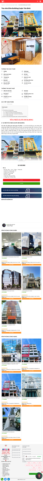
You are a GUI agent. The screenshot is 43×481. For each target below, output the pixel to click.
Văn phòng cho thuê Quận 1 (26, 450)
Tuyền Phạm (10, 225)
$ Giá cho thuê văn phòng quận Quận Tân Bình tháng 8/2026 (15, 116)
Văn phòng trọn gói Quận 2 (16, 451)
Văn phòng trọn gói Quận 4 (16, 456)
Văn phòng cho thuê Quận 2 (26, 452)
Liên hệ (21, 180)
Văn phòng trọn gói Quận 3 (16, 453)
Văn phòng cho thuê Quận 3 (26, 454)
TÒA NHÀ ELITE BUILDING (8, 110)
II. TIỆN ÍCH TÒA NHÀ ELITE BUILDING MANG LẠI (13, 112)
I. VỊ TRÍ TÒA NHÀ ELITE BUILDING (11, 111)
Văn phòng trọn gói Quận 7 (16, 457)
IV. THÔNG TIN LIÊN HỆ (9, 115)
